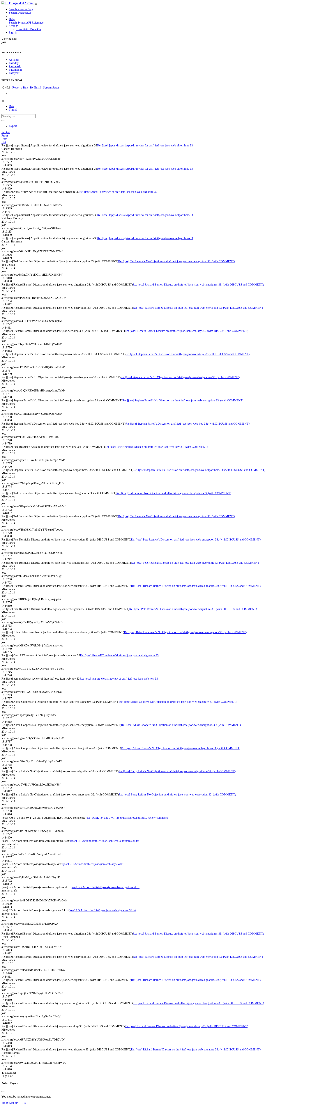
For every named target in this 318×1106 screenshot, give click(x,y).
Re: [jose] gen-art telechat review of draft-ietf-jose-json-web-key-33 (119, 678)
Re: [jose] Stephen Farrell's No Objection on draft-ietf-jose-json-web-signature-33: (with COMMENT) (180, 377)
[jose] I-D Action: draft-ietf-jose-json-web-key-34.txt (92, 864)
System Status (51, 87)
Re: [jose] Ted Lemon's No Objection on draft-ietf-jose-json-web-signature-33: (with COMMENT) (173, 493)
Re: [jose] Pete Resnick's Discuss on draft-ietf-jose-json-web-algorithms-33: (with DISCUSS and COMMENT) (195, 562)
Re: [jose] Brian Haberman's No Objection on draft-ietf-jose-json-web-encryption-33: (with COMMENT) (185, 632)
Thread (13, 109)
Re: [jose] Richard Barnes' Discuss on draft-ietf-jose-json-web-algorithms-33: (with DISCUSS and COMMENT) (198, 284)
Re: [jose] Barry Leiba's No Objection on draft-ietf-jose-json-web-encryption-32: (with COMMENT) (177, 794)
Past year (14, 73)
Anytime (14, 59)
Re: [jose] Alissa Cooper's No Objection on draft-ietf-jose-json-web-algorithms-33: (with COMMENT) (180, 748)
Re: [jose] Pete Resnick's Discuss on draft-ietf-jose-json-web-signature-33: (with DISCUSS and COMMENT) (193, 609)
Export (13, 125)
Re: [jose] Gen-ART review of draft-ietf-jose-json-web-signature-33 (119, 655)
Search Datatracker (20, 12)
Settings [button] (13, 25)
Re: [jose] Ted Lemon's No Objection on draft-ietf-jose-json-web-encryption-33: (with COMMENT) (176, 261)
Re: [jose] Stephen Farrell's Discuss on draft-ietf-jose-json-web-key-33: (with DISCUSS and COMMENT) (188, 354)
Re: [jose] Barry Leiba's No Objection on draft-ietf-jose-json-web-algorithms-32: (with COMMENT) (177, 771)
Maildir (13, 1102)
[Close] (2, 1091)
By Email (35, 87)
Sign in (13, 32)
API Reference (34, 22)
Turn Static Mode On (28, 29)
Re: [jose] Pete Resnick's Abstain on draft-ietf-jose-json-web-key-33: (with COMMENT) (156, 446)
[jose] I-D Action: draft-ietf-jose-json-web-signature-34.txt (102, 910)
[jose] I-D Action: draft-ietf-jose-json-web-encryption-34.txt (104, 887)
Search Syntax (17, 22)
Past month (15, 69)
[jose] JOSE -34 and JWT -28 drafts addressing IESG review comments (126, 817)
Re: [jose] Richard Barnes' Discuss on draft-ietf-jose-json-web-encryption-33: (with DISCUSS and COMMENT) (198, 307)
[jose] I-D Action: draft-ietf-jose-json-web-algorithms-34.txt (104, 840)
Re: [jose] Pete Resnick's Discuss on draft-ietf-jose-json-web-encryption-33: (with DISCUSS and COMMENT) (196, 539)
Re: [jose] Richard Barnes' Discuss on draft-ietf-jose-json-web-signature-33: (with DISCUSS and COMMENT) (196, 585)
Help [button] (12, 19)
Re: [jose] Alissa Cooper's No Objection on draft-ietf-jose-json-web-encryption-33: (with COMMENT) (181, 724)
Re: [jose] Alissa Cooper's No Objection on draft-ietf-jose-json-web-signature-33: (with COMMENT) (178, 701)
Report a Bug (20, 87)
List (3, 142)
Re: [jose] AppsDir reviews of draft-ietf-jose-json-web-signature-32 (118, 191)
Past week (15, 66)
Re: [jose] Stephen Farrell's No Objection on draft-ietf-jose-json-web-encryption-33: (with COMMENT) (182, 400)
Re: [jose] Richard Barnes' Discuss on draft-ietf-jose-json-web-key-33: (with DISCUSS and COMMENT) (186, 330)
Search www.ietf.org (21, 9)
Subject (5, 132)
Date (11, 106)
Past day (14, 63)
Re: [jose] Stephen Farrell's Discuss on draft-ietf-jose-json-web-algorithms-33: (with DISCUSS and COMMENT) (199, 470)
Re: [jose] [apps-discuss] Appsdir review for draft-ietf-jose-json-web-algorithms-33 (145, 145)
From (4, 135)
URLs (22, 1102)
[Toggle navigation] (35, 4)
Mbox (4, 1102)
